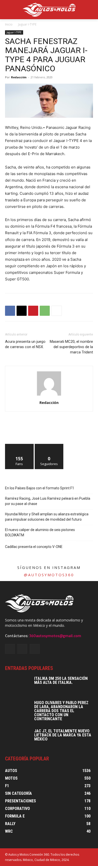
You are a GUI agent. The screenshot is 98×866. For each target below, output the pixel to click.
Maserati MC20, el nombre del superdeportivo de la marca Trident (71, 346)
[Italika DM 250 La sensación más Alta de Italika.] (17, 685)
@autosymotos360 (49, 574)
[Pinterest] (33, 311)
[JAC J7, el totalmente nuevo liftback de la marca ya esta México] (17, 738)
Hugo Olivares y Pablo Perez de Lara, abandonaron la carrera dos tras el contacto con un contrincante (61, 710)
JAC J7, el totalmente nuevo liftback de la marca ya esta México (62, 735)
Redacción (19, 77)
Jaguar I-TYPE (27, 24)
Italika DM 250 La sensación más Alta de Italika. (61, 680)
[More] (56, 311)
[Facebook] (10, 311)
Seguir (49, 446)
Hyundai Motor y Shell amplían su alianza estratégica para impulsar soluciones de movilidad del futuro (46, 516)
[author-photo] (49, 395)
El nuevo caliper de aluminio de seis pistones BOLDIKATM (40, 532)
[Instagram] (22, 649)
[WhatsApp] (45, 311)
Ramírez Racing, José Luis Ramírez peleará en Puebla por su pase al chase (47, 501)
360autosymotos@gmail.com (55, 636)
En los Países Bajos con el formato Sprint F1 (39, 488)
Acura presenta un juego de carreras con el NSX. (25, 344)
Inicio (9, 24)
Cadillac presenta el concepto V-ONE (34, 547)
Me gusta (19, 446)
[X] (22, 311)
